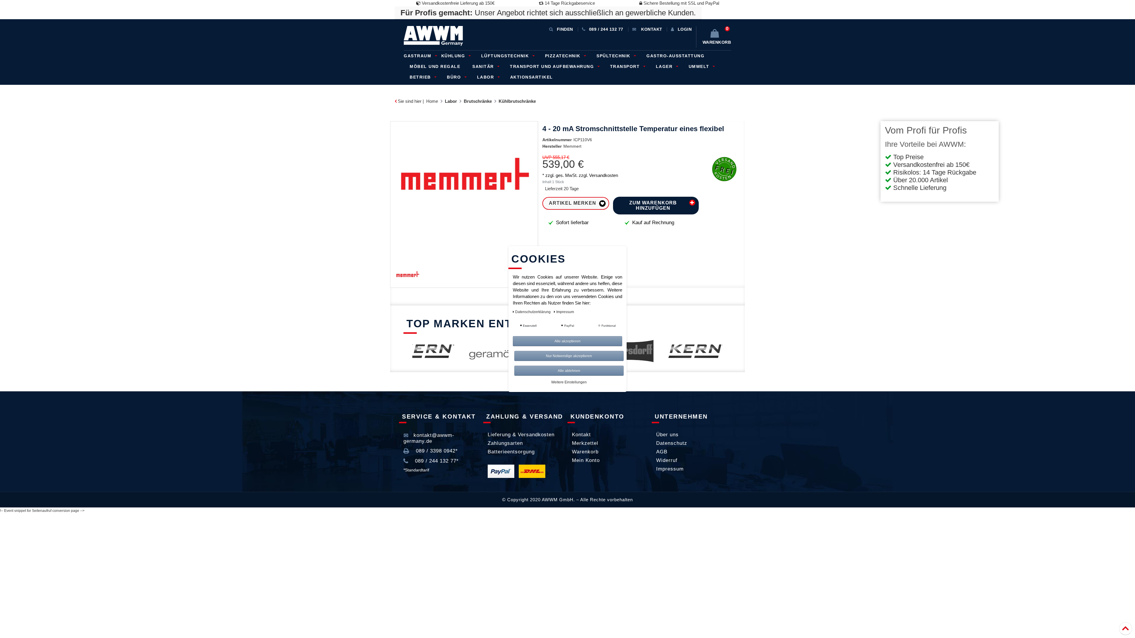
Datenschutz (671, 443)
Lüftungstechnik (506, 55)
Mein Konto (586, 460)
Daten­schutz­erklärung (533, 312)
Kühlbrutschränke (517, 101)
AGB (661, 452)
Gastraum (418, 55)
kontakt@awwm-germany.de (428, 438)
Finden (565, 29)
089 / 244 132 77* (436, 461)
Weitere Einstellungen (569, 382)
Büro (455, 77)
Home (432, 101)
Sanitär (483, 66)
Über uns (667, 434)
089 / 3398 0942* (436, 451)
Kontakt (581, 434)
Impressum (670, 469)
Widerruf (666, 460)
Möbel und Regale (435, 66)
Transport (625, 66)
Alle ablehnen (569, 371)
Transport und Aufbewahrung (553, 66)
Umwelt (700, 66)
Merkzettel (585, 443)
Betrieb (421, 77)
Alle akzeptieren (567, 341)
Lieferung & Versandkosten (521, 434)
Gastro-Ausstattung (675, 55)
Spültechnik (614, 55)
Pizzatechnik (563, 55)
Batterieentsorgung (511, 452)
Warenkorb (585, 452)
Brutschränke (478, 101)
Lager (665, 66)
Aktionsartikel (531, 77)
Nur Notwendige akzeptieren (569, 356)
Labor (486, 77)
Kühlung (454, 55)
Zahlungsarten (505, 443)
